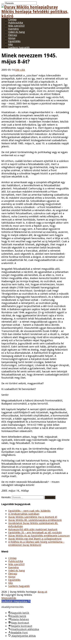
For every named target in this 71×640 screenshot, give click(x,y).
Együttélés (14, 41)
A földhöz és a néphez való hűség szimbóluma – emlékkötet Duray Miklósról (36, 543)
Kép (10, 44)
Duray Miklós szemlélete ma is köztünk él (32, 517)
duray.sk (42, 591)
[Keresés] (2, 3)
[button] (16, 601)
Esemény (13, 28)
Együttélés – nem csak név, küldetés (29, 510)
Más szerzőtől (16, 25)
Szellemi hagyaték (19, 47)
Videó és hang (16, 32)
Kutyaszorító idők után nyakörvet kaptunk (32, 529)
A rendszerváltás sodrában (23, 513)
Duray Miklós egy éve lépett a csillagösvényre (35, 538)
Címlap (12, 19)
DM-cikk (20, 69)
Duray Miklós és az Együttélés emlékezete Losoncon (39, 535)
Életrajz (12, 35)
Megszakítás (8, 598)
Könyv (11, 38)
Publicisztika (15, 22)
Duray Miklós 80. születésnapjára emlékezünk (35, 520)
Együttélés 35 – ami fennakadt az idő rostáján (35, 532)
